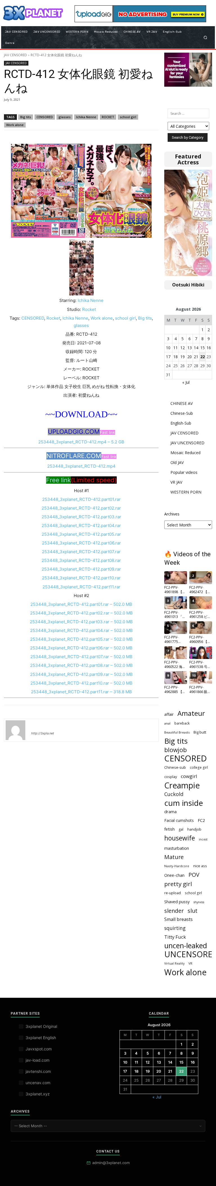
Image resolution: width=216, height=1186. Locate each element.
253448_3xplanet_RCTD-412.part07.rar (81, 551)
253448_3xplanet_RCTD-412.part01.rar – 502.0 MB (81, 604)
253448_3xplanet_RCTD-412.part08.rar (81, 560)
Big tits (25, 117)
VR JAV (176, 482)
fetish (169, 829)
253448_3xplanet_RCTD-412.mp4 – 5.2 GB (81, 442)
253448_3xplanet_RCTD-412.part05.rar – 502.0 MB (81, 639)
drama (170, 811)
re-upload (172, 892)
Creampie (182, 785)
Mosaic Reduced (185, 452)
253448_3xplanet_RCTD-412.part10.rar (81, 577)
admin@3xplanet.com (111, 1162)
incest (203, 839)
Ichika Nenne (86, 117)
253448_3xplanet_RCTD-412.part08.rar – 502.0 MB (81, 665)
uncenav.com (38, 1082)
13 (189, 347)
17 (168, 356)
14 (196, 347)
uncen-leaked (185, 946)
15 (202, 347)
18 (175, 356)
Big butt (200, 732)
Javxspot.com (39, 1048)
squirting (175, 928)
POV (193, 875)
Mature (174, 857)
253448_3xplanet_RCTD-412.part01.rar (81, 499)
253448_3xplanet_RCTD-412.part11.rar (81, 586)
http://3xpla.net (42, 733)
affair (169, 714)
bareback (182, 723)
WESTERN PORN (185, 492)
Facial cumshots (179, 820)
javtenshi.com (38, 1071)
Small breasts (178, 919)
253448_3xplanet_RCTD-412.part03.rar (81, 516)
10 (168, 347)
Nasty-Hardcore (176, 866)
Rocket (89, 309)
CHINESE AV (181, 403)
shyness (199, 902)
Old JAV (177, 462)
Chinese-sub (175, 767)
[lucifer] (15, 730)
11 (175, 347)
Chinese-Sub (181, 413)
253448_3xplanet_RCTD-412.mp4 (81, 466)
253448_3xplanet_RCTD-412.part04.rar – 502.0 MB (81, 630)
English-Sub (180, 423)
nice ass (200, 866)
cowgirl (189, 776)
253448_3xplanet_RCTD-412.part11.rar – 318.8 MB (81, 691)
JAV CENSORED (15, 55)
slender (174, 911)
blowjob (175, 750)
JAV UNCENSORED (187, 442)
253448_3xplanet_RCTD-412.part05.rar (81, 534)
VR (190, 963)
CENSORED (45, 117)
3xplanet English (41, 1037)
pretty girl (178, 884)
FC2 (201, 820)
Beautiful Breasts (177, 732)
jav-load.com (38, 1060)
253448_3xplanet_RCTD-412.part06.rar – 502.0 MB (81, 648)
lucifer (38, 725)
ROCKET (108, 117)
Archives (171, 514)
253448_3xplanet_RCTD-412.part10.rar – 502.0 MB (81, 683)
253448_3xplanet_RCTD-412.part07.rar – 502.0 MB (81, 656)
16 (208, 347)
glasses (64, 117)
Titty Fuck (175, 937)
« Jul (186, 382)
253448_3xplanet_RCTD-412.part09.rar (81, 569)
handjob (194, 829)
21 (196, 356)
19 (182, 356)
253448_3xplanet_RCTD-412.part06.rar (81, 543)
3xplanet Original (41, 1026)
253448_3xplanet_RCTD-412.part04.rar (81, 525)
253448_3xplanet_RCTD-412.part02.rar (81, 508)
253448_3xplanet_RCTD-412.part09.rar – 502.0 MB (81, 674)
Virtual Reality (174, 963)
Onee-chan (174, 875)
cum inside (183, 803)
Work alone (15, 125)
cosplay (170, 776)
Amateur (191, 713)
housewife (179, 838)
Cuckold (173, 794)
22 (202, 356)
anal (167, 723)
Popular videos (183, 472)
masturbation (176, 848)
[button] (205, 37)
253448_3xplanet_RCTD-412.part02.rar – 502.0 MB (81, 613)
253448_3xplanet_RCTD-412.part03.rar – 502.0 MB (81, 621)
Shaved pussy (177, 901)
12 (182, 347)
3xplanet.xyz (38, 1093)
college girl (199, 767)
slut (192, 911)
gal (181, 829)
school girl (128, 117)
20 (189, 356)
